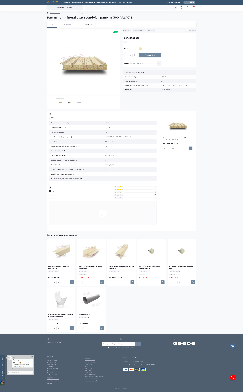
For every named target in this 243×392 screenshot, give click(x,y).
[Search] (175, 7)
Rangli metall (88, 372)
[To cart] (190, 148)
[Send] (159, 63)
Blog (124, 2)
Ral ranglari (112, 2)
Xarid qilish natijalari (52, 374)
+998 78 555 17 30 (54, 343)
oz (192, 2)
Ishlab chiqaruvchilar (53, 379)
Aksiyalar (129, 2)
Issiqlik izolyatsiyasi (90, 374)
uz (188, 2)
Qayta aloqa (50, 372)
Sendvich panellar (55, 13)
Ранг (126, 49)
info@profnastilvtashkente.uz (133, 361)
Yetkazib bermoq (89, 2)
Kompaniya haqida (77, 2)
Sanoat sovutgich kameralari (93, 362)
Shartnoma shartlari (102, 2)
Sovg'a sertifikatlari (52, 381)
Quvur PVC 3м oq (84, 314)
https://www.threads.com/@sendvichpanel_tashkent (184, 343)
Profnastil (87, 358)
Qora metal (88, 370)
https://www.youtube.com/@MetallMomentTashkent (189, 343)
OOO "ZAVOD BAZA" (150, 30)
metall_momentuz (193, 343)
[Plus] (134, 55)
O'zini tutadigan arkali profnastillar (94, 376)
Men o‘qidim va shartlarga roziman (122, 347)
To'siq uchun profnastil (91, 378)
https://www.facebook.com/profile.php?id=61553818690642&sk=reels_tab (180, 343)
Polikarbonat (88, 364)
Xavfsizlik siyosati (120, 347)
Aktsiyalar (49, 383)
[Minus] (126, 55)
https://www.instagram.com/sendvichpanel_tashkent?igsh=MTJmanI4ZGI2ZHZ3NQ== (175, 343)
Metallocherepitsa (90, 368)
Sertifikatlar (66, 2)
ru (185, 2)
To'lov (119, 2)
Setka (86, 366)
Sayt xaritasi (50, 377)
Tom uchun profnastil (91, 381)
